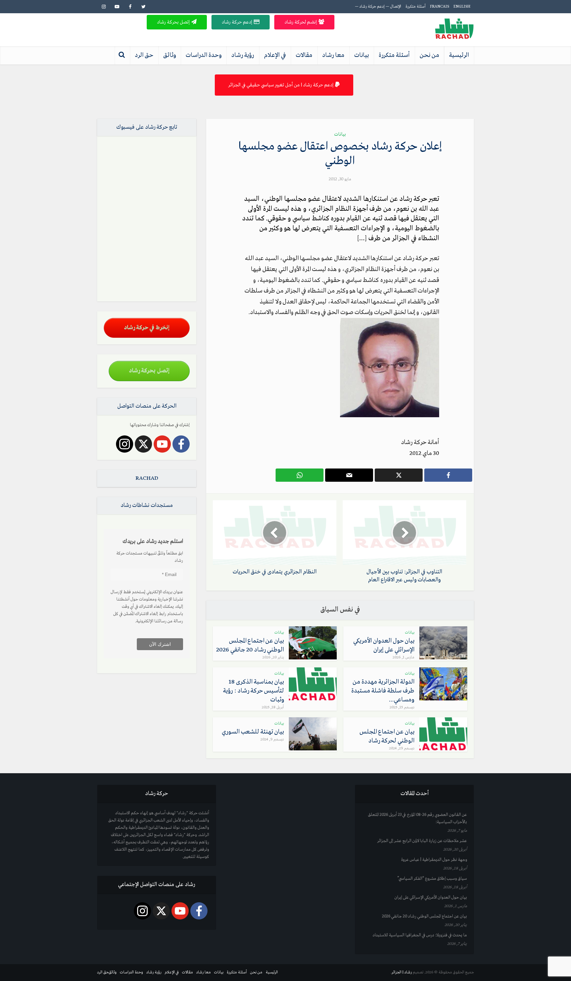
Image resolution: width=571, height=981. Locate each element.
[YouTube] (162, 444)
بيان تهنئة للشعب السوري (253, 732)
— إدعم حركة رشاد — (372, 6)
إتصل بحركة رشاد (173, 22)
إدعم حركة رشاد (237, 22)
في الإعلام (275, 55)
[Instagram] (124, 444)
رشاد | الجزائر (402, 972)
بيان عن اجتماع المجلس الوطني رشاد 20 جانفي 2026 (424, 916)
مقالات (304, 55)
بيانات (361, 55)
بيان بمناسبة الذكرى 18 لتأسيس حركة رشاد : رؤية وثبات (253, 691)
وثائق (169, 55)
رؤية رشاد (242, 55)
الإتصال (395, 6)
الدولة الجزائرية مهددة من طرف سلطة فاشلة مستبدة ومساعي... (382, 691)
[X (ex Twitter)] (143, 444)
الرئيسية (459, 55)
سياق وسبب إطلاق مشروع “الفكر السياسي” (432, 878)
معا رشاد (333, 55)
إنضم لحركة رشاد (301, 22)
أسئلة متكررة (415, 6)
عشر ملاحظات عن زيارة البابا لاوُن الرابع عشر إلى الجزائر (422, 841)
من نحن (429, 55)
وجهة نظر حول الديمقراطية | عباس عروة (434, 860)
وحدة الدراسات (203, 55)
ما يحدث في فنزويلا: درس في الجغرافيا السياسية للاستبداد (420, 935)
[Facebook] (181, 444)
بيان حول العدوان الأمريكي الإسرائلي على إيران (431, 897)
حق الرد (144, 55)
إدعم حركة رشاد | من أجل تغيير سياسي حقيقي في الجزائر (280, 85)
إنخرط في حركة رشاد (147, 327)
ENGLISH (462, 6)
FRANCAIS (439, 6)
